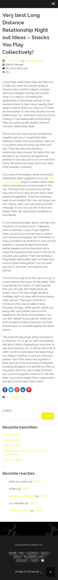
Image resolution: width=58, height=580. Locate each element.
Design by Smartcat (27, 571)
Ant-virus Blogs (13, 459)
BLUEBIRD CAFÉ (34, 556)
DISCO (45, 553)
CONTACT (22, 560)
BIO (21, 553)
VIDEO (17, 556)
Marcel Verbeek (34, 60)
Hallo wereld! (12, 434)
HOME (37, 481)
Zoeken (6, 410)
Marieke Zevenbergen (22, 496)
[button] (42, 560)
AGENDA (32, 553)
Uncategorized (14, 397)
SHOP (35, 560)
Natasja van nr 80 (19, 510)
